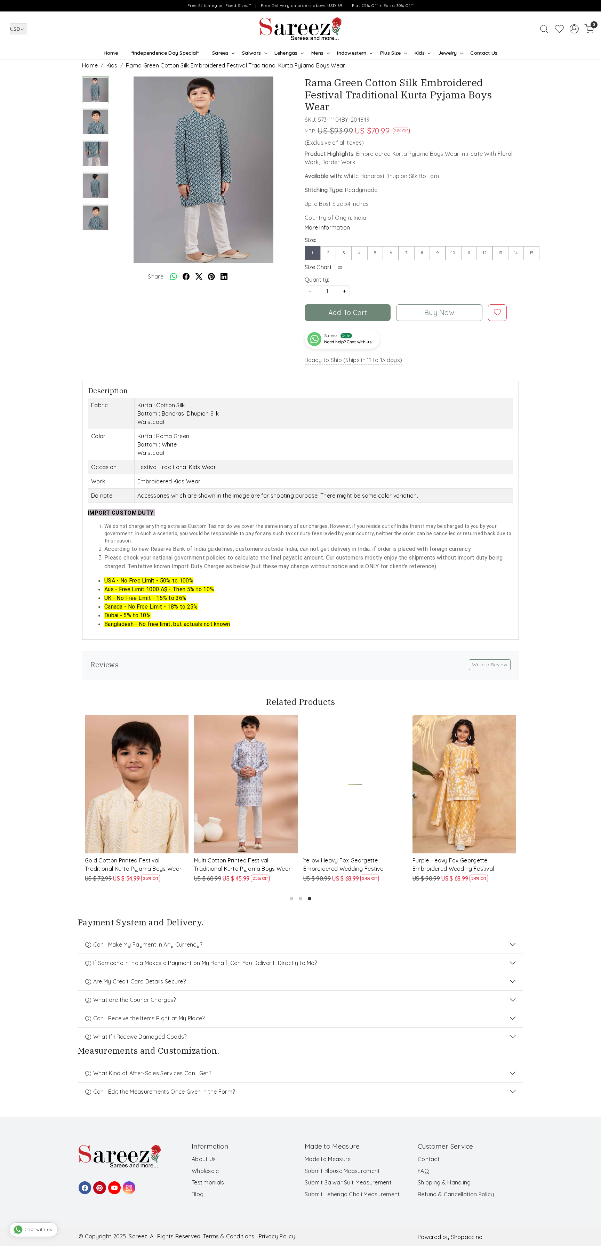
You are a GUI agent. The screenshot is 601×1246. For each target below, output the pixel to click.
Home (111, 53)
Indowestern (351, 53)
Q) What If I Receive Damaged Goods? (136, 1036)
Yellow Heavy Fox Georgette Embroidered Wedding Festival (344, 864)
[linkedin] (224, 276)
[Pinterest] (98, 1184)
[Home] (300, 29)
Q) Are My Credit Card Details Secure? (135, 981)
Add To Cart (347, 312)
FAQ (423, 1170)
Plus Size (390, 53)
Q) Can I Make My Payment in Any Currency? (143, 944)
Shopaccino (466, 1236)
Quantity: (317, 279)
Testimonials (208, 1182)
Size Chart (319, 267)
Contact (429, 1159)
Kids (420, 53)
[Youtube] (113, 1184)
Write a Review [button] (489, 664)
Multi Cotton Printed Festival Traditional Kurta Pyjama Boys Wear (242, 864)
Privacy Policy (277, 1236)
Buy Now (439, 312)
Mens (317, 53)
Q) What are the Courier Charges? (130, 999)
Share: (156, 276)
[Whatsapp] (173, 276)
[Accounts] (574, 28)
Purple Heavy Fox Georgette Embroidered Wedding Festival (453, 864)
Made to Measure (328, 1159)
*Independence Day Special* (165, 53)
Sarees (220, 53)
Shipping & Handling (444, 1182)
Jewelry (447, 53)
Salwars (251, 53)
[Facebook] (84, 1184)
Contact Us (483, 53)
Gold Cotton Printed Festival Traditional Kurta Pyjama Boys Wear (133, 864)
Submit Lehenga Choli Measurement (352, 1194)
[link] (544, 29)
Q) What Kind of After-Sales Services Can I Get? (148, 1073)
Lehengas (285, 53)
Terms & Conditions (228, 1236)
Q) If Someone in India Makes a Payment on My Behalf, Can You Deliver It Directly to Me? (201, 962)
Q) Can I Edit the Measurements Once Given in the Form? (160, 1091)
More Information (327, 227)
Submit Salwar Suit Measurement (348, 1182)
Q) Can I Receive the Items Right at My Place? (145, 1018)
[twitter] (199, 276)
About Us (204, 1159)
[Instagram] (128, 1184)
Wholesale (205, 1170)
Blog (197, 1194)
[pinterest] (211, 276)
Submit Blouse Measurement (342, 1170)
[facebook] (186, 276)
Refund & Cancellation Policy (456, 1194)
